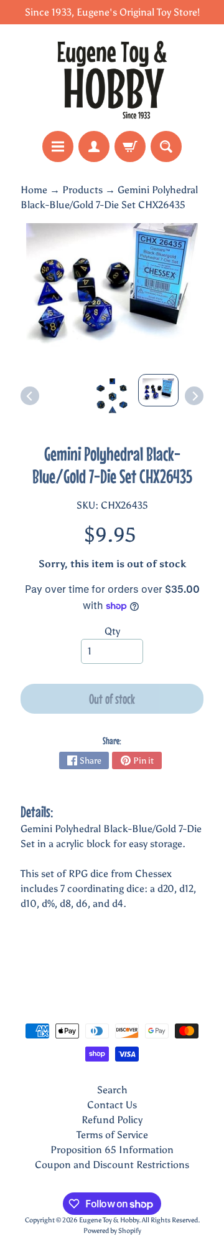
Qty (112, 631)
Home (34, 190)
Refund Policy (112, 1120)
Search (112, 1090)
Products (82, 190)
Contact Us (112, 1105)
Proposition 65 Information (112, 1150)
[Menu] (57, 146)
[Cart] (130, 146)
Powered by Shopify (112, 1230)
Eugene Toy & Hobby (109, 1219)
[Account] (94, 146)
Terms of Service (112, 1135)
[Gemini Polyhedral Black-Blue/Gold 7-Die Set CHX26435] (158, 390)
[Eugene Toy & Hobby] (112, 77)
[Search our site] (166, 146)
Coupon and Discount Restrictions (112, 1165)
